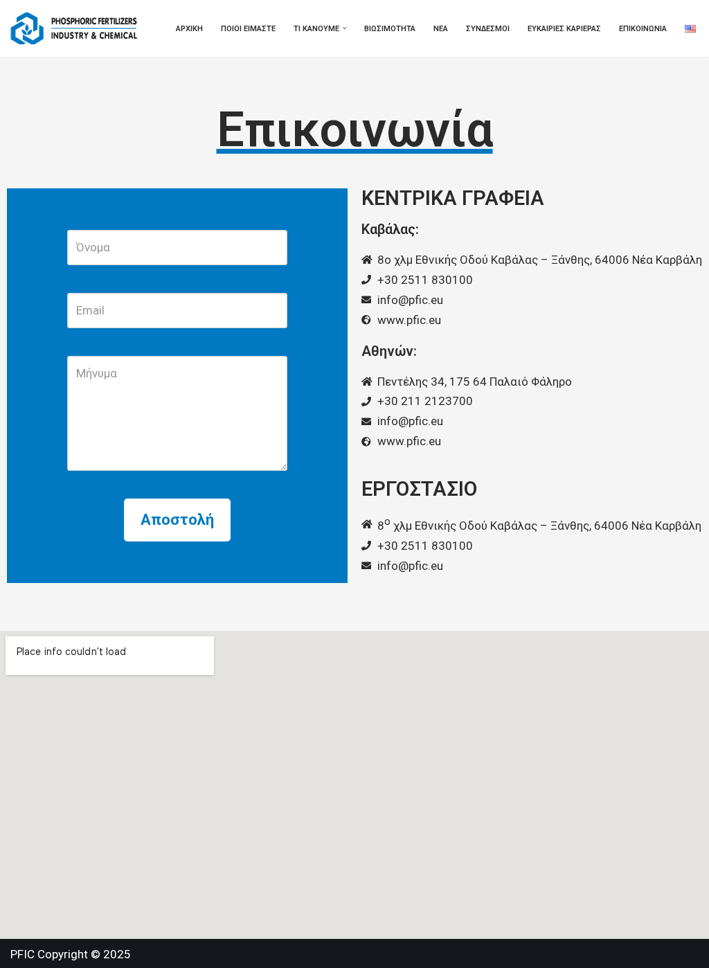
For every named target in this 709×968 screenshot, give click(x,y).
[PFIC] (77, 28)
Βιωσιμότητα (389, 28)
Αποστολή (177, 519)
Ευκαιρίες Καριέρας (564, 28)
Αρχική (189, 28)
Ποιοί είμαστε (248, 28)
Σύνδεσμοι (488, 28)
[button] (345, 28)
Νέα (440, 28)
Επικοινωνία (643, 28)
